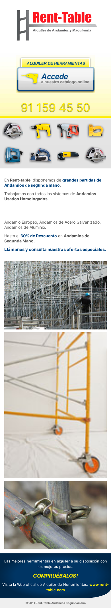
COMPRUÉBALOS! (55, 576)
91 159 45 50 (55, 107)
